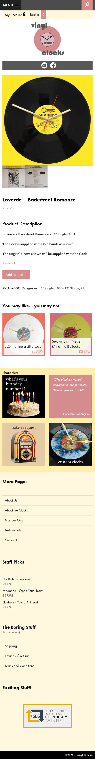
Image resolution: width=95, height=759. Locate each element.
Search (87, 5)
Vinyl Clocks (47, 39)
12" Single (46, 288)
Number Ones (15, 520)
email (44, 65)
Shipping (11, 646)
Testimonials (13, 530)
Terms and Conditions (19, 665)
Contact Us (12, 540)
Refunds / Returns (17, 656)
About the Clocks (16, 510)
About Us (11, 500)
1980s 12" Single (67, 288)
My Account (15, 14)
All (83, 288)
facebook (53, 65)
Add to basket (16, 274)
